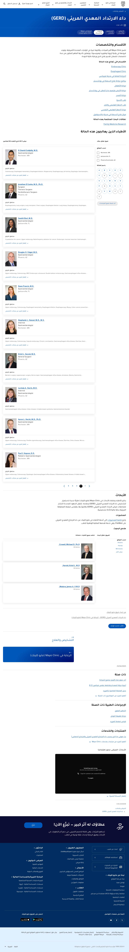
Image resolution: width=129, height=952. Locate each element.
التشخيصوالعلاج (110, 32)
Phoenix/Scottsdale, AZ (108, 160)
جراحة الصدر (121, 96)
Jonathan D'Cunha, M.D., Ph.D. (30, 185)
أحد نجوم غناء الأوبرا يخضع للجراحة (112, 680)
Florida (120, 546)
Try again (90, 778)
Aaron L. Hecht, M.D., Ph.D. (29, 420)
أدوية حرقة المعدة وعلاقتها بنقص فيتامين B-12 (107, 686)
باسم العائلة (101, 165)
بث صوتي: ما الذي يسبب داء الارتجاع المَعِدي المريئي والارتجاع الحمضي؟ (98, 737)
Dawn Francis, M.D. (26, 286)
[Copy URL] (78, 773)
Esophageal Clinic (118, 72)
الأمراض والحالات (118, 11)
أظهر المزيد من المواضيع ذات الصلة (112, 696)
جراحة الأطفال (120, 86)
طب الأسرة (121, 100)
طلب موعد (119, 25)
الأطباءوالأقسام (99, 32)
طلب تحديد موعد (117, 626)
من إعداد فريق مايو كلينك (116, 612)
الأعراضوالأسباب (121, 32)
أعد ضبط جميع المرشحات (107, 203)
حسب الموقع (101, 148)
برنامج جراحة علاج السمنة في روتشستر (110, 81)
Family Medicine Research (115, 124)
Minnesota (119, 549)
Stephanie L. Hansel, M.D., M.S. (31, 320)
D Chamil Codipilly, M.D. (28, 151)
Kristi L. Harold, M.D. (27, 354)
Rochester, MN (105, 153)
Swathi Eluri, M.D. (25, 218)
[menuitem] (120, 32)
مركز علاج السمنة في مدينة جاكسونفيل (109, 115)
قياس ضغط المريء (118, 722)
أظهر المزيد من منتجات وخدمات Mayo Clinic (109, 742)
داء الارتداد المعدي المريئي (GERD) (88, 18)
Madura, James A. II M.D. (69, 587)
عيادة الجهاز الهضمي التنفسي (113, 110)
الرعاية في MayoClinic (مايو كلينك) (85, 32)
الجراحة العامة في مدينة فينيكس (112, 76)
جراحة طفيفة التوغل (118, 716)
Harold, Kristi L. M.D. (71, 566)
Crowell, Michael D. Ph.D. (69, 545)
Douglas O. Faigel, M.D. (27, 252)
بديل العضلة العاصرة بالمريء (114, 691)
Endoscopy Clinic (118, 67)
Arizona (120, 543)
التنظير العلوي (120, 711)
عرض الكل (119, 552)
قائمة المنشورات (115, 520)
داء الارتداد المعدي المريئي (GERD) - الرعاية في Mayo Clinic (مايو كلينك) (99, 618)
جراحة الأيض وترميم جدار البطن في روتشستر (107, 91)
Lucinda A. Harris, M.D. (27, 388)
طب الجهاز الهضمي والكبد (115, 105)
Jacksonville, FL (105, 156)
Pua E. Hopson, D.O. (26, 454)
